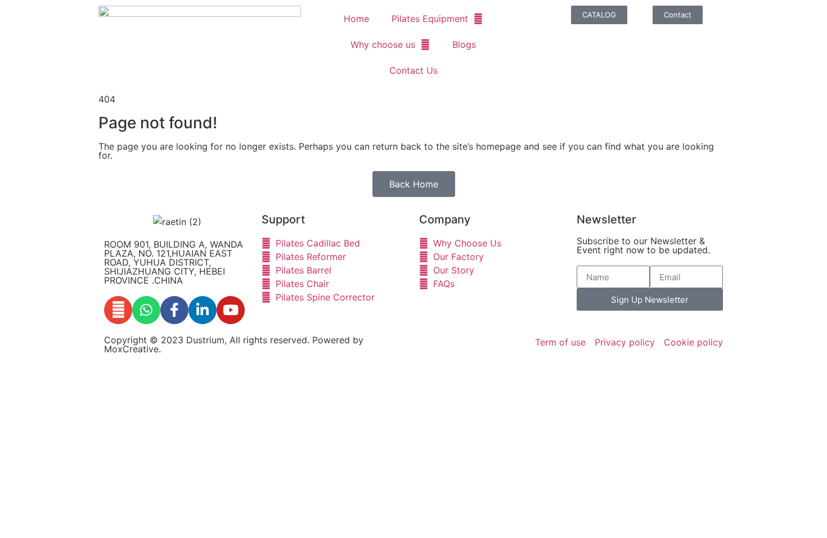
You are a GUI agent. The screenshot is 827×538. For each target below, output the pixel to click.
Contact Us (413, 70)
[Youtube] (231, 310)
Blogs (464, 44)
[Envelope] (118, 310)
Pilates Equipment (430, 18)
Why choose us (382, 44)
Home (356, 18)
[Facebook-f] (174, 310)
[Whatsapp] (146, 310)
